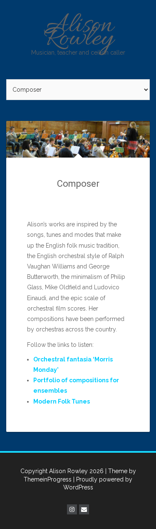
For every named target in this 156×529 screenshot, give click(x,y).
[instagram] (72, 509)
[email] (84, 509)
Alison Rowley (78, 33)
